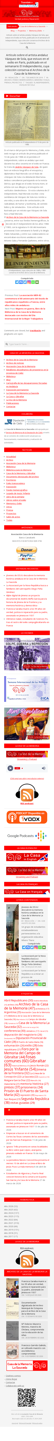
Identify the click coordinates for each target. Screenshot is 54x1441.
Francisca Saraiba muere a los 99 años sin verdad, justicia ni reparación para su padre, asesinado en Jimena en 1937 (27, 612)
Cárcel (44, 1031)
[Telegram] (17, 282)
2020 (10, 1226)
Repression (40, 1095)
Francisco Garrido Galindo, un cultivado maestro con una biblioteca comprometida (33, 1349)
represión (27, 1095)
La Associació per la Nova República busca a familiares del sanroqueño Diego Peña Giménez (27, 588)
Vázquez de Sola (27, 85)
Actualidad (11, 456)
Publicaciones (12, 403)
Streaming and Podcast (27, 876)
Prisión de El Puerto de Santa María (26, 1093)
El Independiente (41, 82)
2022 (10, 1219)
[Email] (37, 282)
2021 (10, 1223)
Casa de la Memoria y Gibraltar (20, 473)
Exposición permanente (17, 389)
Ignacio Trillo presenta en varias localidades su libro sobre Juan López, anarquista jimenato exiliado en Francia (27, 1150)
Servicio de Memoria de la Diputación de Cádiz (24, 432)
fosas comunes (20, 1058)
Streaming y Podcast (27, 759)
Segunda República (26, 1100)
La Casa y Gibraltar (15, 396)
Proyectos (17, 82)
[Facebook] (21, 282)
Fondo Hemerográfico (23, 80)
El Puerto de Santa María (30, 1042)
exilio (31, 1045)
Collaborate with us (15, 1385)
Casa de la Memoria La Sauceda (27, 1025)
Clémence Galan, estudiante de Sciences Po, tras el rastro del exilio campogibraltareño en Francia (27, 622)
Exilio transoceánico (15, 483)
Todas (9, 520)
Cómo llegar (11, 1379)
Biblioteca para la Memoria (18, 469)
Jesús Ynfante (20, 1069)
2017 (10, 1236)
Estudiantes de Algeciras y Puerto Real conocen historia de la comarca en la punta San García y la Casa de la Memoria (26, 1176)
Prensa (7, 82)
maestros (44, 1077)
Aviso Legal (15, 1423)
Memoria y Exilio (41, 80)
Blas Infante (22, 1019)
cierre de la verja (30, 1027)
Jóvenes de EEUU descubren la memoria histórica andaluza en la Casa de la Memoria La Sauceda (26, 578)
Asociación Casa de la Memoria (20, 366)
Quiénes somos (13, 1375)
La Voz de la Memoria (16, 399)
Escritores (11, 480)
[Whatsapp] (33, 282)
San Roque (12, 1099)
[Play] (10, 768)
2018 (10, 1233)
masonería (12, 1083)
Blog (8, 379)
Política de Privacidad (25, 1423)
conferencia (14, 1031)
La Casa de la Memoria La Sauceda (22, 393)
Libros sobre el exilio (16, 500)
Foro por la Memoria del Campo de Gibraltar (22, 1053)
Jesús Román (39, 1065)
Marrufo (36, 1080)
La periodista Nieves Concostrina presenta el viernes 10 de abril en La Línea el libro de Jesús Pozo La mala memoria (27, 1163)
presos (12, 1087)
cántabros (32, 1031)
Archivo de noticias (15, 363)
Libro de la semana (15, 496)
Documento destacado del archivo (22, 476)
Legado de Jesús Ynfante (18, 493)
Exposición (11, 486)
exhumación (14, 1045)
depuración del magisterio (23, 1034)
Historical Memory (21, 1066)
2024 (10, 1212)
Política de (37, 1423)
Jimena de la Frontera (25, 1071)
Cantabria (13, 1023)
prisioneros (32, 1087)
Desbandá (9, 1038)
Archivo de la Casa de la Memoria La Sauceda (27, 217)
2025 (10, 1209)
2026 (10, 1206)
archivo (13, 1004)
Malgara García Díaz (17, 1080)
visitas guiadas (22, 1103)
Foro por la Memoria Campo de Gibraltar (28, 1111)
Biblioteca (11, 376)
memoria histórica (34, 1084)
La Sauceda (30, 1076)
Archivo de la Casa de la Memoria (22, 359)
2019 (10, 1229)
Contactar (11, 406)
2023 (10, 1216)
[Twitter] (25, 282)
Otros (9, 506)
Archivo (8, 80)
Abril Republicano (18, 1000)
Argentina (12, 1012)
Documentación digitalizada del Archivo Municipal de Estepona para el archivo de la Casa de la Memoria (33, 1308)
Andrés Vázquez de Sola (26, 167)
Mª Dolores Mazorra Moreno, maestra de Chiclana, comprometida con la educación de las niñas (32, 1329)
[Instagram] (29, 282)
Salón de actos (13, 516)
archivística (42, 1008)
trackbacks (35, 330)
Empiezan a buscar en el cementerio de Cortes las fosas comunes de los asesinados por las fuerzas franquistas (27, 1136)
